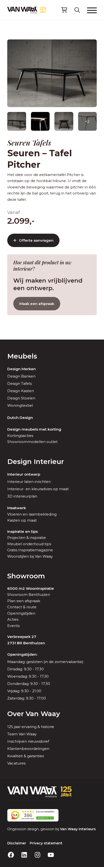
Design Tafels (19, 383)
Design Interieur (35, 461)
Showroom (26, 576)
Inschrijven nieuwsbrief (28, 741)
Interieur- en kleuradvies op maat (38, 489)
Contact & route (22, 607)
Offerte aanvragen (36, 240)
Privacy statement (46, 843)
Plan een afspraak (23, 601)
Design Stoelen (21, 398)
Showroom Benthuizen (28, 594)
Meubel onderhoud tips (29, 544)
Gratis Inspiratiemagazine (30, 550)
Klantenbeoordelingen (28, 748)
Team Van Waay (22, 734)
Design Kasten (20, 390)
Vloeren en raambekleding (32, 514)
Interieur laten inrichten (29, 481)
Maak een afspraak (36, 303)
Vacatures (16, 763)
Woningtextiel (20, 405)
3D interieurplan (22, 496)
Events (13, 625)
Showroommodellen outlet (32, 441)
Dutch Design (20, 417)
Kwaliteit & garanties (25, 756)
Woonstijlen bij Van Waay (30, 556)
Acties (12, 619)
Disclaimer (16, 843)
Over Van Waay (33, 714)
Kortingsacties (20, 435)
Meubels (22, 356)
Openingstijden (21, 613)
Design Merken (21, 369)
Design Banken (21, 376)
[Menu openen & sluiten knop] (91, 10)
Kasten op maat (22, 520)
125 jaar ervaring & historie (30, 726)
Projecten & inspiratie (26, 537)
